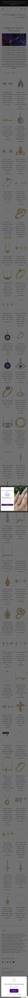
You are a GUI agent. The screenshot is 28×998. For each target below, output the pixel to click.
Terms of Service (11, 507)
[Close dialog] (26, 488)
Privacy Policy (6, 507)
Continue (7, 504)
